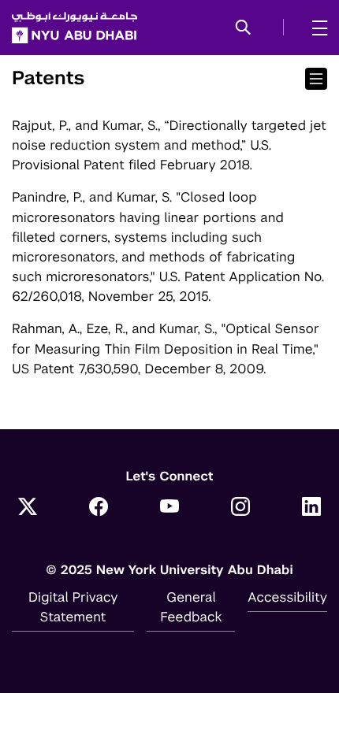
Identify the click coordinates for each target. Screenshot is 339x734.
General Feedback (191, 606)
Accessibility (287, 597)
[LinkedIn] (311, 508)
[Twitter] (27, 508)
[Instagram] (240, 508)
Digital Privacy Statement (73, 606)
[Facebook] (98, 508)
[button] (243, 28)
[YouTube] (169, 508)
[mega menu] (315, 27)
